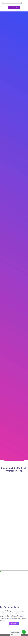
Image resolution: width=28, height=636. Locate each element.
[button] (24, 3)
